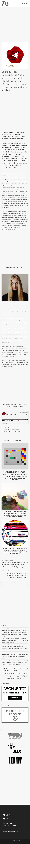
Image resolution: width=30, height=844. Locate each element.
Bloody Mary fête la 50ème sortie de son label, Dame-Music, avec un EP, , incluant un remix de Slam (15, 551)
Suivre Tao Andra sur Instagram (11, 429)
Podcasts (5, 808)
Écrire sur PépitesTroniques (10, 831)
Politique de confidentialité (10, 825)
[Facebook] (4, 814)
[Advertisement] (15, 22)
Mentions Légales (7, 823)
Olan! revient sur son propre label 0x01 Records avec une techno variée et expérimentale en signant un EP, (15, 514)
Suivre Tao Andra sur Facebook (11, 427)
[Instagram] (7, 814)
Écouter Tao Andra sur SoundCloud (12, 432)
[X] (10, 814)
